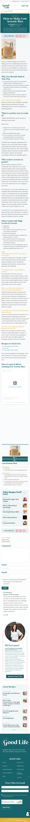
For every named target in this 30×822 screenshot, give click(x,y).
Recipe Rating (5, 539)
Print (15, 457)
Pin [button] (15, 460)
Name (4, 565)
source (21, 206)
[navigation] (25, 6)
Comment (6, 546)
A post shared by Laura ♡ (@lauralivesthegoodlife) (15, 402)
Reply (5, 615)
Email (4, 572)
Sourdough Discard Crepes (10, 350)
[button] (25, 1)
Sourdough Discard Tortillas (10, 346)
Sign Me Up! (6, 807)
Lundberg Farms (7, 210)
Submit (5, 588)
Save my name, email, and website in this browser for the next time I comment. (14, 582)
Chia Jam (6, 348)
